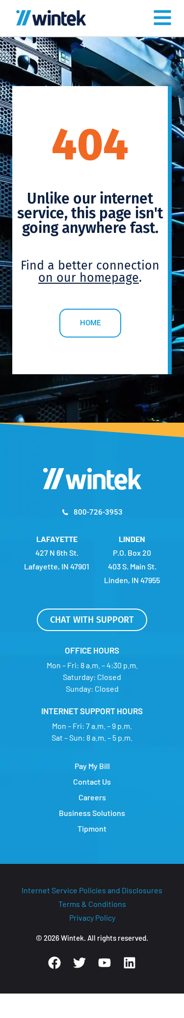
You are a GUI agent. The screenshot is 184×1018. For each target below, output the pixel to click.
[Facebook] (54, 962)
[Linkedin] (129, 962)
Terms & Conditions (92, 903)
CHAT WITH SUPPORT (92, 619)
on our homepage (88, 278)
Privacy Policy (92, 917)
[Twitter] (79, 962)
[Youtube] (104, 962)
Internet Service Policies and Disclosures (92, 890)
